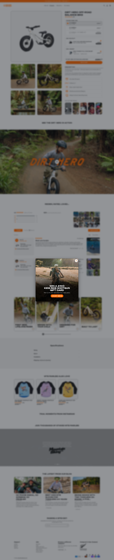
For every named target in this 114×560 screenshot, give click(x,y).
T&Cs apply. (66, 292)
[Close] (76, 260)
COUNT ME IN (57, 296)
